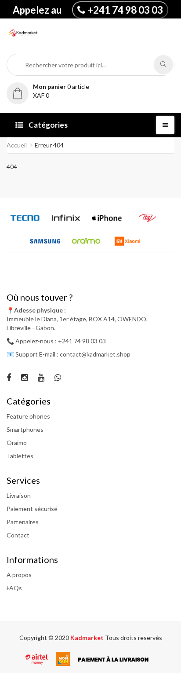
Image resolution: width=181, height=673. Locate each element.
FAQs (14, 588)
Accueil (17, 145)
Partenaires (23, 522)
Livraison (19, 495)
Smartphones (25, 429)
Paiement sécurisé (32, 508)
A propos (19, 574)
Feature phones (28, 416)
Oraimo (17, 442)
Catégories (47, 124)
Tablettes (20, 456)
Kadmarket (87, 637)
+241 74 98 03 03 (125, 10)
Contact (18, 535)
